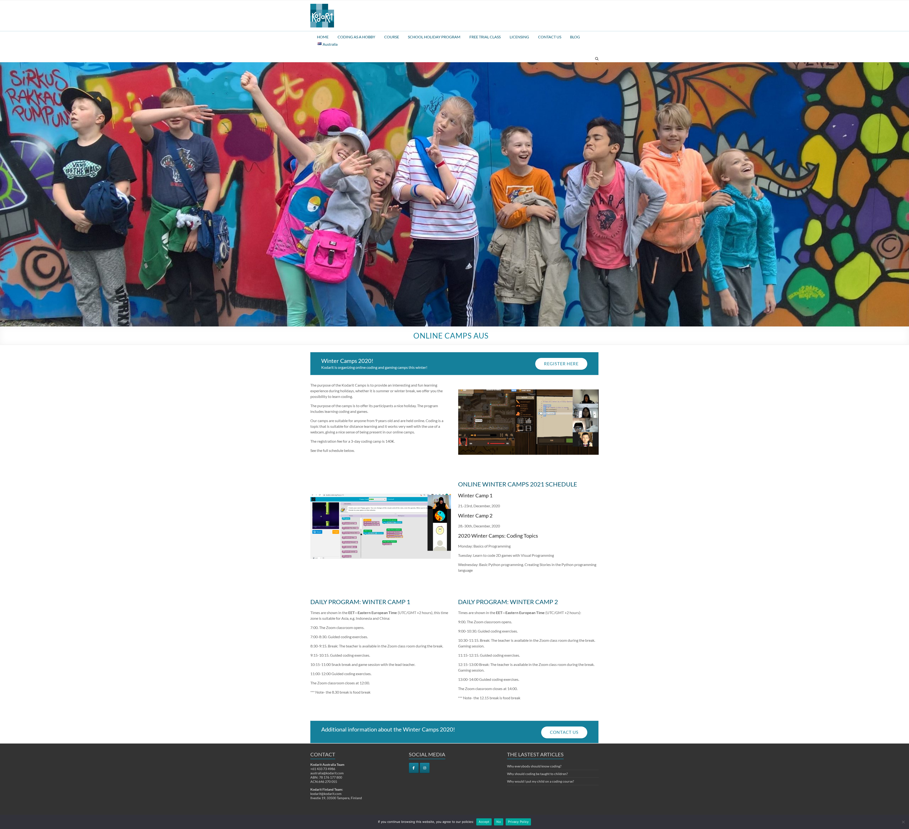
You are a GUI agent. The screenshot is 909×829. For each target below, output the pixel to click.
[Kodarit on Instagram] (425, 768)
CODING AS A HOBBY (356, 37)
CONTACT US (549, 37)
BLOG (575, 37)
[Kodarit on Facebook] (414, 768)
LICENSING (519, 37)
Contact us (564, 732)
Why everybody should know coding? (534, 766)
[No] (903, 822)
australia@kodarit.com (327, 773)
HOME (323, 37)
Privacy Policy (518, 822)
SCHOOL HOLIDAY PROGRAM (434, 37)
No (498, 822)
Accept (484, 822)
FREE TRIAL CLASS (485, 37)
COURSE (391, 37)
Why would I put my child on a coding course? (540, 781)
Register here (561, 363)
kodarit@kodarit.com (326, 794)
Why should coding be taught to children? (537, 774)
